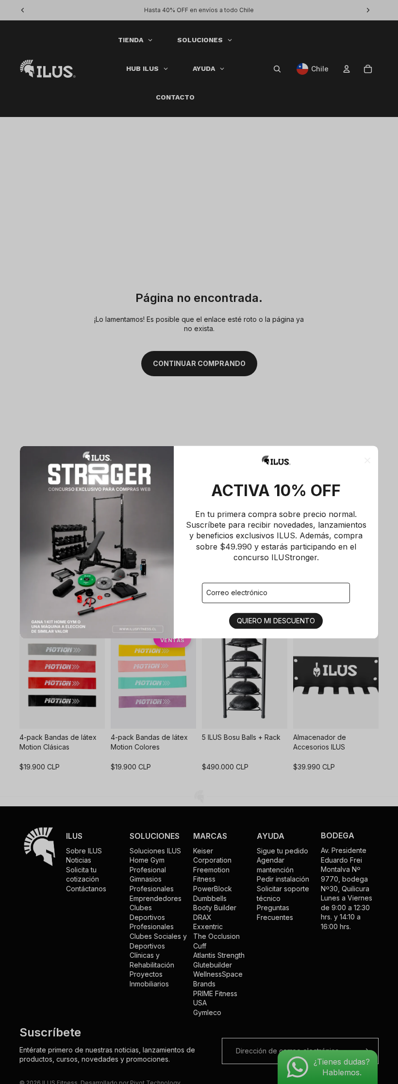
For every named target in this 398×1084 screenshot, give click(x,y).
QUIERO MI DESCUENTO (276, 621)
